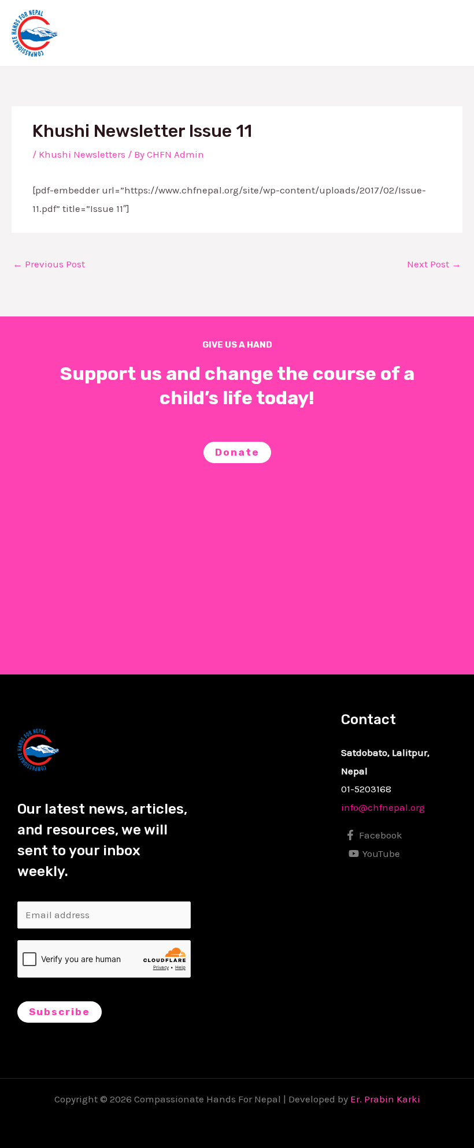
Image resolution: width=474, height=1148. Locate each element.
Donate (237, 452)
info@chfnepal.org (383, 807)
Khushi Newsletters (82, 154)
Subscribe (59, 1011)
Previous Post (49, 264)
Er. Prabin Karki (385, 1099)
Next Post (434, 264)
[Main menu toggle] (449, 33)
